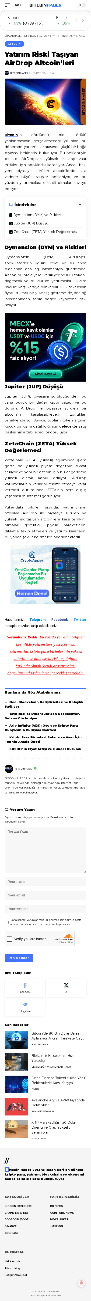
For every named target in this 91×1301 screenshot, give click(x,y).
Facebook (59, 620)
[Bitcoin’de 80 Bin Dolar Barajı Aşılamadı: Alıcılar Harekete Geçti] (16, 1040)
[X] (66, 988)
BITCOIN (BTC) (40, 1044)
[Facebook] (25, 988)
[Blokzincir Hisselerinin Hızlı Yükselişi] (16, 1062)
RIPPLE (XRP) (39, 1138)
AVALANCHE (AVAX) (43, 1111)
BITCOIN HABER (19, 73)
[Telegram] (25, 1007)
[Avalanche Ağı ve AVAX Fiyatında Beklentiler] (16, 1106)
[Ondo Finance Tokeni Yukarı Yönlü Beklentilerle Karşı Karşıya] (16, 1084)
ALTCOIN (14, 43)
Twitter (80, 620)
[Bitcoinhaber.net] (45, 5)
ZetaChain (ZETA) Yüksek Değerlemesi (45, 232)
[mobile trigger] (9, 5)
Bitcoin (11, 135)
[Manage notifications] (81, 1283)
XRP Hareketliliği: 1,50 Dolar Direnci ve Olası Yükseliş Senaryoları (54, 1127)
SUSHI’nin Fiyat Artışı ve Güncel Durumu (45, 749)
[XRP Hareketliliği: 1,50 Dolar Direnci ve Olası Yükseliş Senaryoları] (16, 1129)
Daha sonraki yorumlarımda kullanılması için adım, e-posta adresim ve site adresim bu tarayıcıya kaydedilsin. (45, 922)
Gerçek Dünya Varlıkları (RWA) (51, 1067)
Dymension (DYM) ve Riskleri (37, 215)
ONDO (35, 1089)
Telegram (37, 620)
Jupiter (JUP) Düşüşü (31, 223)
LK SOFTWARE (52, 1295)
